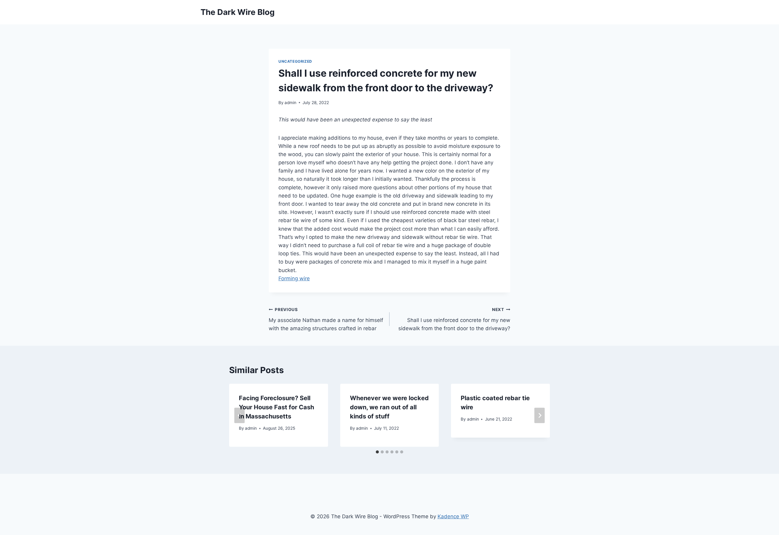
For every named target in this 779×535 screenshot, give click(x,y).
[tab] (377, 451)
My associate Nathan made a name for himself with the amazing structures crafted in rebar (326, 319)
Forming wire (294, 278)
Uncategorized (295, 61)
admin (290, 102)
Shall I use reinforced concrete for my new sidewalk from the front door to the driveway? (454, 319)
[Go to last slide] (239, 415)
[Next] (539, 415)
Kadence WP (453, 516)
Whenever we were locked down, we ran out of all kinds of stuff (389, 407)
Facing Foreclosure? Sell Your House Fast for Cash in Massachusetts (276, 407)
